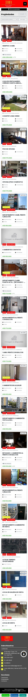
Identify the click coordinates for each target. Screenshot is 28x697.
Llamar (23, 695)
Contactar (15, 695)
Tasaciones (4, 677)
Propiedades (5, 679)
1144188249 (7, 663)
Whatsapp (6, 695)
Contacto (4, 681)
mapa (23, 19)
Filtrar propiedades (15, 9)
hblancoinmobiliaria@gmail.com (13, 666)
